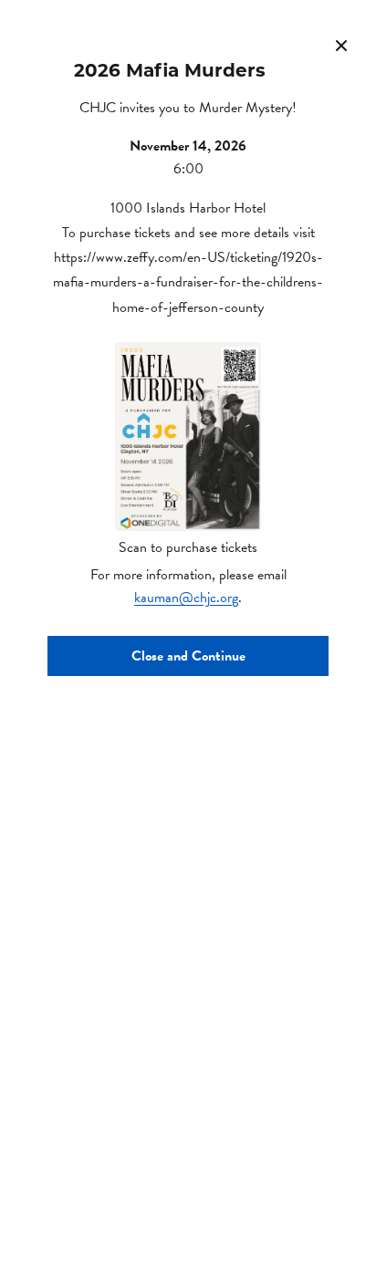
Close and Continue (188, 656)
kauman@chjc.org (186, 598)
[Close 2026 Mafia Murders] (341, 46)
